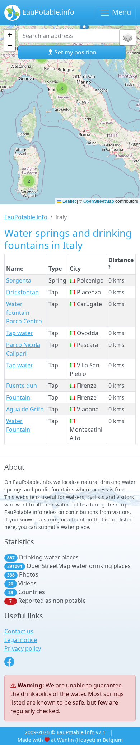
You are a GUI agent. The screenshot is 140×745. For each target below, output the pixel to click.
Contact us (18, 631)
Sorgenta (18, 280)
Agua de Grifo (25, 409)
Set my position (75, 52)
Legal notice (20, 640)
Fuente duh (21, 385)
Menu (120, 12)
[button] (29, 181)
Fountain (18, 397)
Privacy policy (22, 648)
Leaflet (68, 201)
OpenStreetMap (98, 201)
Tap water (19, 333)
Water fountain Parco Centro (24, 312)
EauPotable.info (47, 12)
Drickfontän (22, 292)
